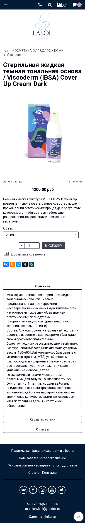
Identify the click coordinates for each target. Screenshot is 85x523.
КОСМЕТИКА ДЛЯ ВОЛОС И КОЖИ (37, 50)
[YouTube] (52, 490)
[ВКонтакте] (6, 264)
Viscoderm (14, 55)
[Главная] (6, 50)
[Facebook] (33, 490)
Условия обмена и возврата (29, 465)
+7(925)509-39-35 (44, 504)
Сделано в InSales (42, 516)
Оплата (33, 472)
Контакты (49, 472)
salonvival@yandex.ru (44, 509)
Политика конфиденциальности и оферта (42, 450)
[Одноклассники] (12, 264)
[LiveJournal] (31, 264)
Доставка (69, 465)
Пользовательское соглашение (42, 458)
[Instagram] (42, 490)
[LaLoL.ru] (42, 25)
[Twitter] (62, 490)
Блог (56, 465)
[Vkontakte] (23, 490)
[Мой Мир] (18, 264)
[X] (25, 264)
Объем (8, 228)
